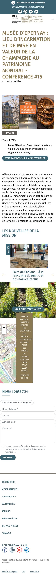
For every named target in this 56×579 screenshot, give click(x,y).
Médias (17, 81)
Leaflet (14, 382)
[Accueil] (28, 19)
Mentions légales (9, 571)
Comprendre (9, 489)
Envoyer (8, 457)
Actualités (8, 503)
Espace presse (10, 525)
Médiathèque (9, 518)
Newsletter (34, 571)
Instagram (25, 12)
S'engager (8, 496)
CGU (23, 571)
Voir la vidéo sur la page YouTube (25, 158)
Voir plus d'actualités (28, 309)
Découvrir (8, 482)
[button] (4, 327)
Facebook (20, 12)
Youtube (31, 12)
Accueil (6, 81)
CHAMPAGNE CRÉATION (21, 560)
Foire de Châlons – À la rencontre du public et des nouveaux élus (28, 275)
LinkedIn (36, 12)
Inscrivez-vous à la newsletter (31, 3)
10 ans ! (6, 533)
